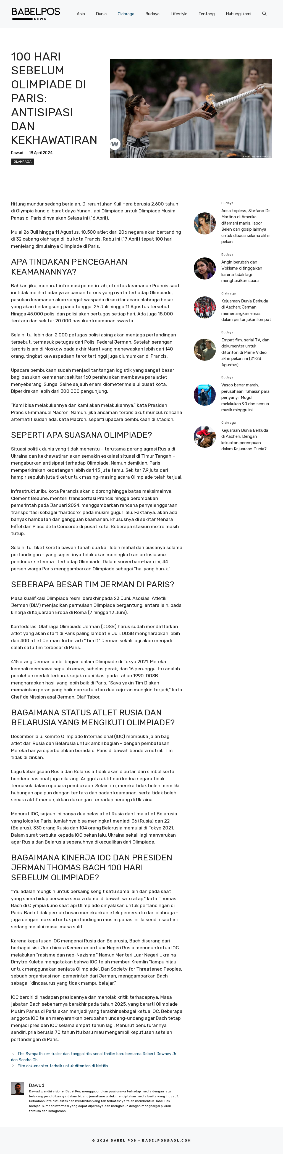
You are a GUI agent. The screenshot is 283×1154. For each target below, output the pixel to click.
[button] (264, 14)
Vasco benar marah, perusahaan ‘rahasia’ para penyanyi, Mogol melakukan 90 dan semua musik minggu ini (245, 397)
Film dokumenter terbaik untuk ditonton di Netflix (62, 1065)
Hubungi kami (238, 13)
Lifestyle (179, 13)
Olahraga (126, 13)
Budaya (152, 13)
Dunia (101, 13)
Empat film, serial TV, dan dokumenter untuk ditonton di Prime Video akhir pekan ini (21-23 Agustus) (245, 352)
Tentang (206, 13)
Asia (81, 13)
